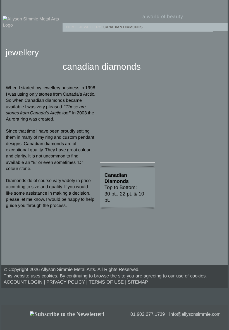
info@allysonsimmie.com (195, 314)
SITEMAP (138, 282)
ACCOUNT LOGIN (23, 282)
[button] (222, 26)
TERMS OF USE (106, 282)
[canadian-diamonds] (127, 87)
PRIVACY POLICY (65, 282)
